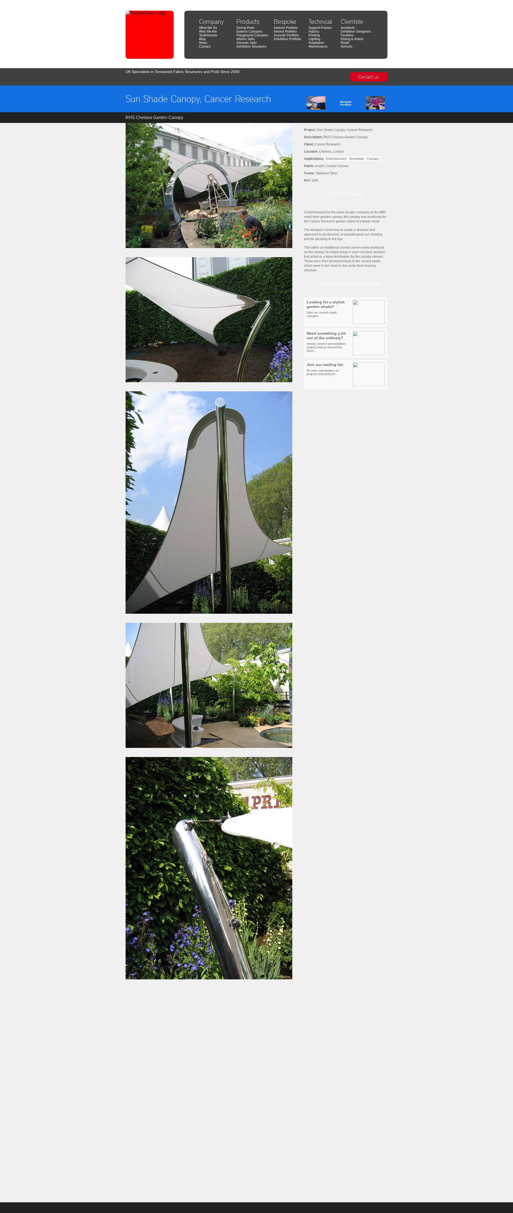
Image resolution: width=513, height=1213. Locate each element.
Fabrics (314, 31)
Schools (346, 46)
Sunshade (356, 159)
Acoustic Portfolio (286, 35)
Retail (345, 43)
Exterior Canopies (249, 31)
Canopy (373, 159)
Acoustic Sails (246, 43)
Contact (204, 46)
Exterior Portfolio (286, 28)
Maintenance (318, 46)
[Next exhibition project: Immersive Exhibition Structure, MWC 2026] (367, 104)
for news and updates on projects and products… (325, 369)
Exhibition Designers (356, 31)
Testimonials (208, 35)
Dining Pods (245, 28)
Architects (348, 28)
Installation (316, 43)
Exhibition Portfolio (287, 39)
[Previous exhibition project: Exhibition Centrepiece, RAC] (324, 104)
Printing (314, 35)
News (203, 43)
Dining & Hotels (352, 39)
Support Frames (320, 28)
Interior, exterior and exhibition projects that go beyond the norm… (326, 341)
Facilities (347, 35)
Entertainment (336, 159)
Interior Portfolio (285, 31)
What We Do (208, 28)
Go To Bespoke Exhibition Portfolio (350, 283)
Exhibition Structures (251, 46)
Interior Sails (245, 39)
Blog (202, 39)
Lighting (314, 39)
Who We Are (208, 31)
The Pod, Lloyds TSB (373, 2)
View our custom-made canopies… (326, 309)
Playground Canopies (252, 35)
